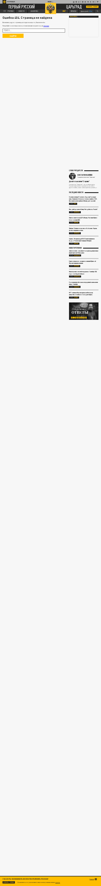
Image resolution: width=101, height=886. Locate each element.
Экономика (76, 266)
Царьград (74, 6)
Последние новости (76, 192)
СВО (75, 203)
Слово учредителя (76, 170)
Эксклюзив (77, 212)
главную (46, 26)
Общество (77, 255)
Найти (13, 36)
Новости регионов (75, 248)
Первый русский (21, 6)
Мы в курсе (73, 16)
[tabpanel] (83, 311)
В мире (76, 297)
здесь (57, 882)
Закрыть (91, 879)
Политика (76, 222)
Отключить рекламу (92, 6)
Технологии (76, 287)
